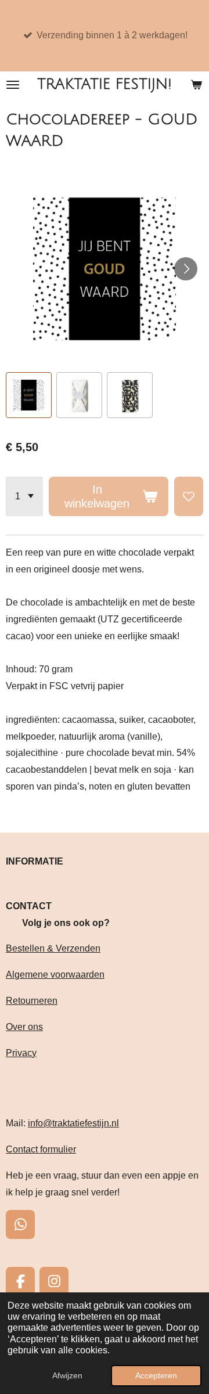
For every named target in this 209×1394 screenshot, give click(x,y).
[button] (29, 395)
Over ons (24, 1027)
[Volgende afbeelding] (185, 268)
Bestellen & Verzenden (53, 948)
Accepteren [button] (156, 1375)
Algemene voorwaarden (55, 974)
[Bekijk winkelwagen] (196, 84)
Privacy (21, 1053)
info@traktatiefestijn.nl (73, 1123)
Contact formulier (41, 1149)
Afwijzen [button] (67, 1375)
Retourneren (31, 1001)
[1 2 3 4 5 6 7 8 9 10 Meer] (24, 496)
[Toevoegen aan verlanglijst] (188, 496)
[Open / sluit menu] (13, 84)
